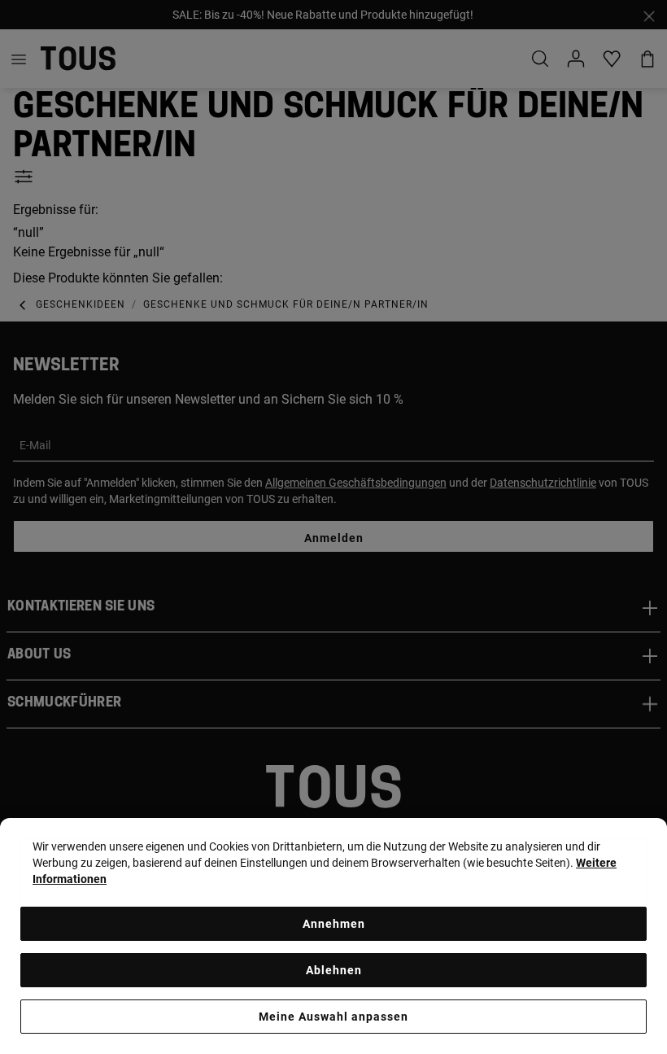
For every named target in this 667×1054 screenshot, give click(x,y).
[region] (333, 936)
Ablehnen (334, 970)
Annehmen (334, 923)
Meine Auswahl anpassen (333, 1016)
